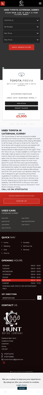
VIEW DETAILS (21, 103)
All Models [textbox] (8, 27)
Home (6, 243)
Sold (5, 250)
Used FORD (5, 218)
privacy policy (29, 371)
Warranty (7, 246)
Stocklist (26, 243)
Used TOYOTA (25, 224)
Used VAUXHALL (6, 228)
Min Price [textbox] (8, 33)
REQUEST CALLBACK (21, 108)
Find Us (6, 253)
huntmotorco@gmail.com (13, 359)
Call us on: (15, 189)
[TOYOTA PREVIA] (21, 68)
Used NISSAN (5, 224)
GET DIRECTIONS (9, 294)
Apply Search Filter (21, 47)
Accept (22, 388)
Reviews (26, 250)
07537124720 (9, 354)
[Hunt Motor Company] (21, 3)
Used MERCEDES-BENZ (28, 221)
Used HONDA (25, 218)
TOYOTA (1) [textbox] (8, 20)
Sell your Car (27, 246)
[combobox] (21, 20)
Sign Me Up (21, 201)
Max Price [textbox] (8, 40)
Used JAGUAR (5, 221)
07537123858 (9, 357)
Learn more (21, 385)
